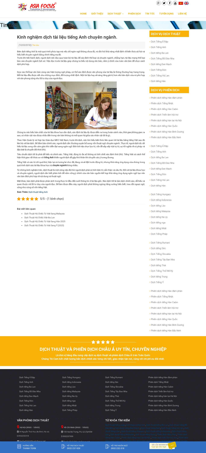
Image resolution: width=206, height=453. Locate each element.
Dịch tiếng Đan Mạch (161, 64)
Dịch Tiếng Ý (157, 282)
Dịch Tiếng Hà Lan (160, 75)
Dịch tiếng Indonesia (161, 199)
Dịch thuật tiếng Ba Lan (157, 425)
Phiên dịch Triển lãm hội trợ (164, 114)
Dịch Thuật (114, 13)
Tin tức (150, 13)
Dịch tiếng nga (158, 222)
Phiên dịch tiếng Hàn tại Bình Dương (143, 441)
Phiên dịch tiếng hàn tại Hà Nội (166, 120)
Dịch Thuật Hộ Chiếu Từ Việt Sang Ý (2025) (44, 225)
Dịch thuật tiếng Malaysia (122, 434)
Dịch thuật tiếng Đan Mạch (127, 428)
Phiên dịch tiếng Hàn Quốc (164, 126)
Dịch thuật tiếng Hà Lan (172, 428)
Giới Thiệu (97, 13)
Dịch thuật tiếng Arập (115, 425)
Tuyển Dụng (166, 13)
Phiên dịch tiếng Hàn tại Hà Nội (136, 437)
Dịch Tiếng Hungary (161, 194)
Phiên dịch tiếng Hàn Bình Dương (167, 131)
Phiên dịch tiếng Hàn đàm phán (166, 97)
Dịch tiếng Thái (158, 265)
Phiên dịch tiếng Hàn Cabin (164, 109)
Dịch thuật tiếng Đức (150, 428)
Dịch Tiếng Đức (158, 69)
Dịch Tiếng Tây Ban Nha (163, 259)
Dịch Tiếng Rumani (160, 242)
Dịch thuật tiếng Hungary (133, 431)
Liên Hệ (182, 13)
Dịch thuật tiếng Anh (38, 192)
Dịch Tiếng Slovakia (161, 254)
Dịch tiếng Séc (158, 248)
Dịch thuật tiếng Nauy (145, 434)
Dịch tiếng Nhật (158, 228)
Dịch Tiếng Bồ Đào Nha (162, 58)
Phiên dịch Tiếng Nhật (162, 103)
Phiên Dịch (134, 13)
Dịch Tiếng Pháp (159, 233)
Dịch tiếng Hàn (158, 81)
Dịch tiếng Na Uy (159, 217)
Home (83, 13)
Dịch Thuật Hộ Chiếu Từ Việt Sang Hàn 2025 (44, 221)
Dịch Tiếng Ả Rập (159, 41)
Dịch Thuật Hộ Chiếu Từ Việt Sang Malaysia (44, 213)
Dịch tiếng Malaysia (160, 211)
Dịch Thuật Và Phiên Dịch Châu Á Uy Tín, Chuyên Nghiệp (103, 349)
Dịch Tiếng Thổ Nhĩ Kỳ (162, 270)
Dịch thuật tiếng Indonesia (158, 431)
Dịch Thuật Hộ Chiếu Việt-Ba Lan (39, 217)
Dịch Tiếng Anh (158, 47)
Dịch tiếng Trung (159, 276)
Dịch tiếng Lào (158, 205)
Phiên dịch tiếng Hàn (166, 434)
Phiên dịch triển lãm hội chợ (164, 437)
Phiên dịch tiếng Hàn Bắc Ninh (166, 137)
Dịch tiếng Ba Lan (159, 52)
